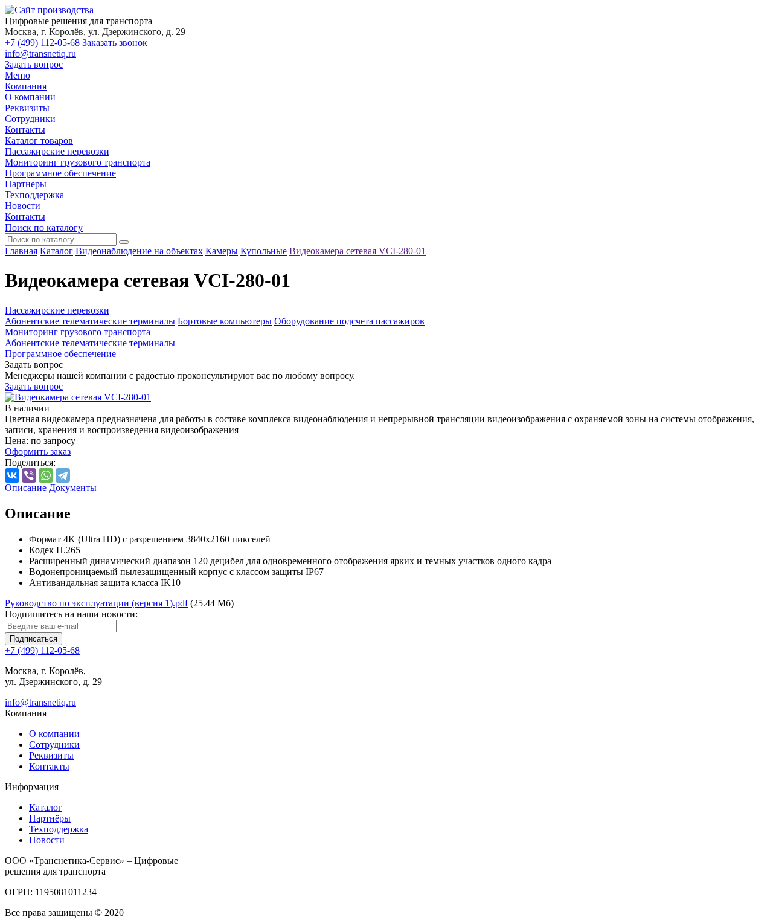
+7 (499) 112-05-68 (42, 42)
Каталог (56, 251)
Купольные (263, 251)
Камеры (221, 251)
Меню (17, 75)
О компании (30, 97)
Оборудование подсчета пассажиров (349, 321)
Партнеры (26, 184)
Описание (26, 488)
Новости (22, 206)
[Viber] (29, 475)
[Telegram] (63, 475)
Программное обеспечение (60, 173)
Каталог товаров (39, 140)
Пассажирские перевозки (57, 151)
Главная (21, 251)
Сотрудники (30, 119)
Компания (26, 86)
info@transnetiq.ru (40, 53)
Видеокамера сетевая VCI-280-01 (357, 251)
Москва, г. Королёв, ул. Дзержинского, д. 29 (95, 32)
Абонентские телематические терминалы (90, 321)
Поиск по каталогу (44, 227)
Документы (73, 488)
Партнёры (50, 818)
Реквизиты (27, 108)
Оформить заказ (38, 451)
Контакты (25, 129)
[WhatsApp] (46, 475)
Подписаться (33, 638)
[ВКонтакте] (12, 475)
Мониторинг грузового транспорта (77, 162)
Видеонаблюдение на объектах (139, 251)
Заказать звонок (114, 42)
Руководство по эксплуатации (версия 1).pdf (96, 603)
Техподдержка (34, 195)
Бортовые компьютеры (225, 321)
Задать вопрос (34, 64)
